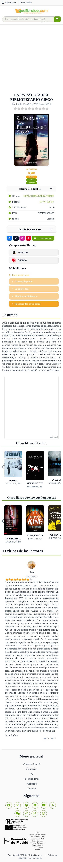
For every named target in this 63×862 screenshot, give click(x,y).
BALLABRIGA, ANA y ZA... (13, 484)
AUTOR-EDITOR (47, 202)
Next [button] (60, 466)
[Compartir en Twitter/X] (16, 238)
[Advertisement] (31, 59)
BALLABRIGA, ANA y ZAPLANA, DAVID (31, 103)
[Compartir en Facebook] (9, 238)
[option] (13, 468)
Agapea (22, 260)
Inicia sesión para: (20, 275)
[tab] (31, 189)
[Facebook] (8, 805)
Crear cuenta (26, 3)
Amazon (23, 252)
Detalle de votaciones (29, 229)
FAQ (32, 774)
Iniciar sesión (10, 3)
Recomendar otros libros (27, 304)
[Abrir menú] (57, 19)
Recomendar (46, 238)
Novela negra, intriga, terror (39, 196)
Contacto (31, 788)
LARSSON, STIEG (13, 542)
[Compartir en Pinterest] (28, 238)
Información (31, 769)
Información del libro (30, 189)
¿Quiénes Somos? (31, 764)
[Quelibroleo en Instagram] (22, 238)
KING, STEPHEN (35, 539)
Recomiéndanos (31, 779)
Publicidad (32, 784)
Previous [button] (2, 466)
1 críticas (31, 183)
